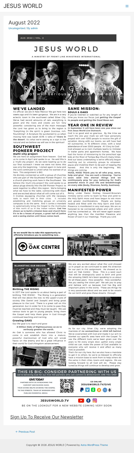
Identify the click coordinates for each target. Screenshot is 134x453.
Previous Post (25, 431)
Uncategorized (17, 28)
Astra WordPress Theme (94, 445)
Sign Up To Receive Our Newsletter (46, 417)
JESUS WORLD (22, 5)
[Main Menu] (127, 6)
